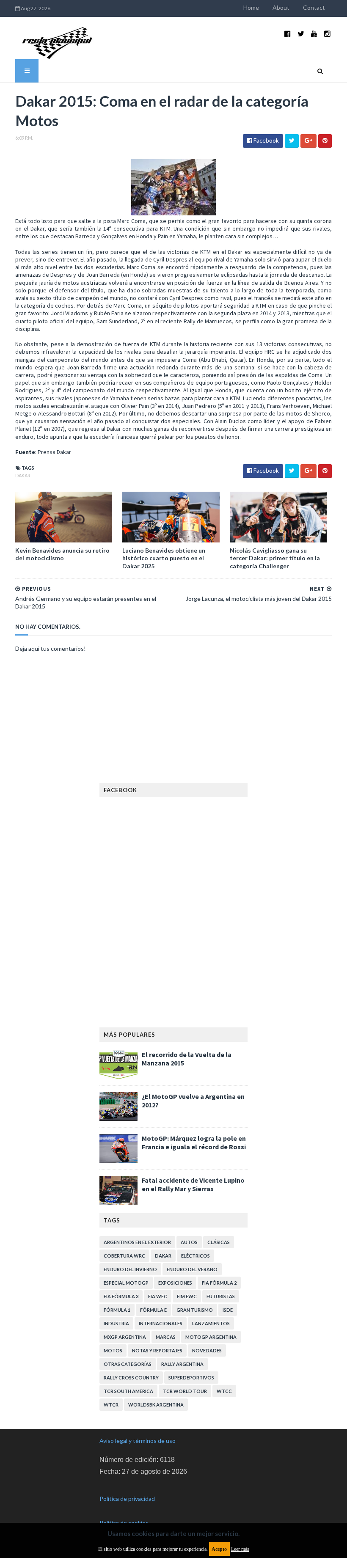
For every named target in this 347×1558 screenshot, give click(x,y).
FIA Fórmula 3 (121, 1296)
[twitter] (301, 33)
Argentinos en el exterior (137, 1242)
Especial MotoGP (126, 1282)
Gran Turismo (194, 1310)
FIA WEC (157, 1296)
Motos (113, 1350)
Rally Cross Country (131, 1377)
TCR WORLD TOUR (185, 1391)
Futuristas (221, 1296)
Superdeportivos (191, 1377)
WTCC (224, 1391)
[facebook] (287, 33)
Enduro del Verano (192, 1269)
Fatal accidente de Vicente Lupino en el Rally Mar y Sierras (193, 1184)
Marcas (166, 1337)
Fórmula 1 (117, 1310)
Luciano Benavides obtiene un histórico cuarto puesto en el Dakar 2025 (163, 558)
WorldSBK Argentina (156, 1404)
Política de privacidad (127, 1498)
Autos (189, 1242)
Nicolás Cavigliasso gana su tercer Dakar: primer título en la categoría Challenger (275, 558)
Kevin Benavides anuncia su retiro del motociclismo (62, 554)
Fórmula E (153, 1310)
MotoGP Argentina (211, 1337)
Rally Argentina (182, 1364)
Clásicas (218, 1242)
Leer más (240, 1549)
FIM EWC (187, 1296)
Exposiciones (175, 1282)
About (281, 7)
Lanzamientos (211, 1323)
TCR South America (128, 1391)
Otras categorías (127, 1364)
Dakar (22, 475)
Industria (116, 1323)
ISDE (228, 1310)
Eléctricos (195, 1255)
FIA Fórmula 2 (219, 1282)
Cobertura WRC (124, 1255)
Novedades (207, 1350)
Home (251, 7)
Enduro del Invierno (130, 1269)
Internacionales (160, 1323)
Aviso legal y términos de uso (137, 1440)
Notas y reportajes (157, 1350)
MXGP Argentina (125, 1337)
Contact (314, 7)
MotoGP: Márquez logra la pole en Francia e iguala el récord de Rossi (194, 1142)
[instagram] (327, 33)
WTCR (111, 1404)
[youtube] (314, 33)
